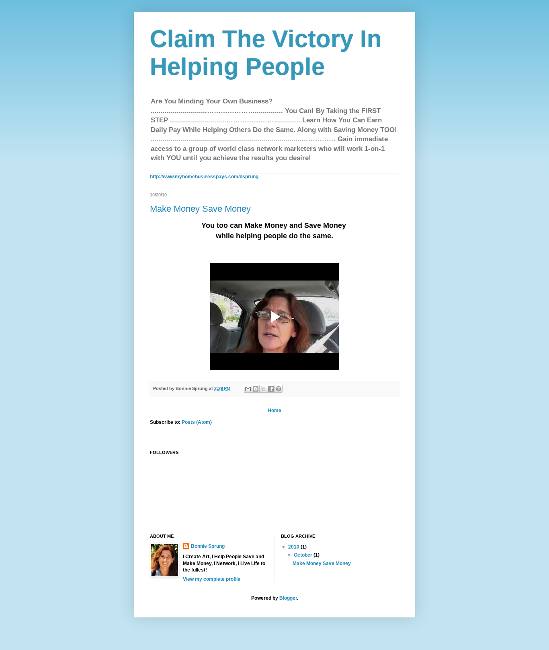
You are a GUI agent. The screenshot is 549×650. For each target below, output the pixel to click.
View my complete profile (211, 579)
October (303, 555)
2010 (294, 547)
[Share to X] (263, 389)
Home (274, 410)
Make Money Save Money (200, 209)
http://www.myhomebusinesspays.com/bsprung (204, 177)
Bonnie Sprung (208, 546)
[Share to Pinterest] (278, 389)
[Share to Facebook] (271, 389)
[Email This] (248, 389)
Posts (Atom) (197, 422)
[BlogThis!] (256, 389)
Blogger (288, 598)
